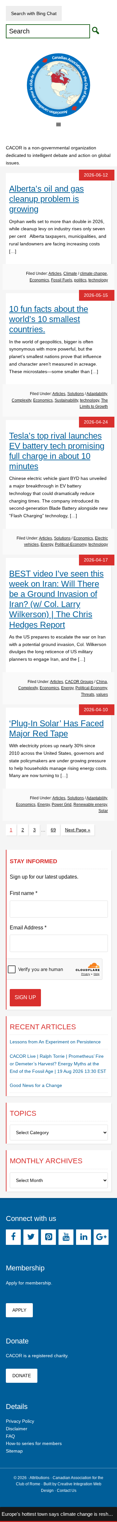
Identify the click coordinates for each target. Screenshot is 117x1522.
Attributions (39, 1477)
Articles (54, 273)
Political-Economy (70, 544)
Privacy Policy (20, 1421)
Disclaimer (16, 1428)
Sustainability (66, 400)
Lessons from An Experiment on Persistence (55, 1041)
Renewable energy (90, 804)
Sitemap (14, 1451)
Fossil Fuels (61, 280)
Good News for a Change (36, 1085)
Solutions (75, 393)
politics (80, 280)
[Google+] (101, 1237)
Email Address (28, 927)
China (101, 681)
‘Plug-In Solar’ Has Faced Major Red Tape (56, 728)
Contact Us (66, 1490)
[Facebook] (13, 1237)
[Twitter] (30, 1237)
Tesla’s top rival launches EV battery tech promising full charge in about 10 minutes (56, 451)
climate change (93, 273)
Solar (103, 811)
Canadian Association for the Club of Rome (58, 85)
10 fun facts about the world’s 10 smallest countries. (48, 319)
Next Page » (77, 829)
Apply (19, 1310)
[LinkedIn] (83, 1237)
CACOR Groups (79, 681)
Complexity (21, 400)
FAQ (10, 1436)
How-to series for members (34, 1443)
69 (53, 829)
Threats (87, 694)
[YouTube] (65, 1237)
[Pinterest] (48, 1237)
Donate (21, 1375)
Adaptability (96, 393)
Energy (47, 544)
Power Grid (62, 804)
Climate (70, 273)
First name (23, 893)
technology (98, 280)
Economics (39, 280)
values (102, 694)
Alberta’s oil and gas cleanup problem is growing (46, 199)
